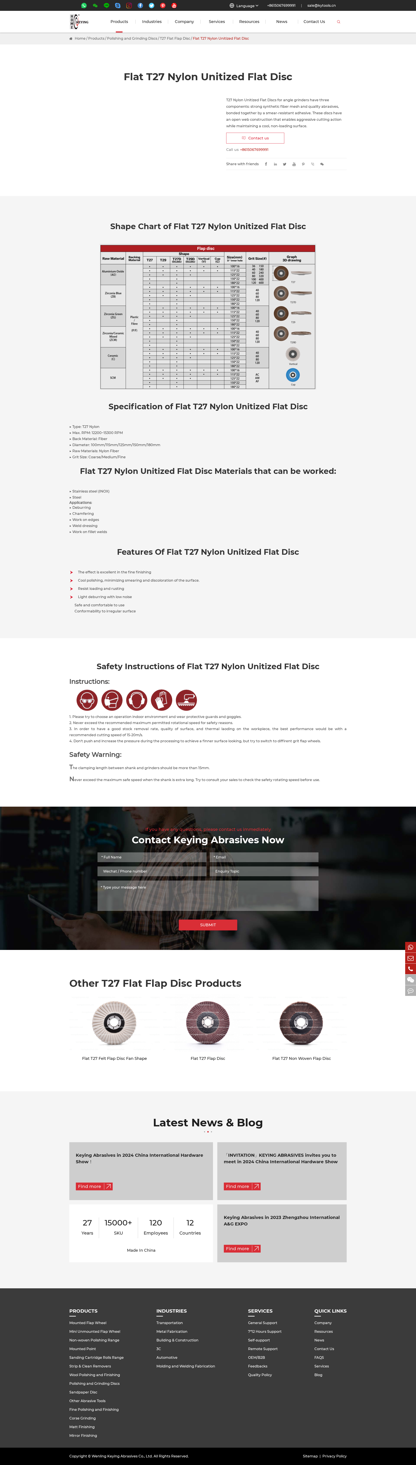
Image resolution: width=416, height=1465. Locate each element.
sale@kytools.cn (321, 5)
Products (119, 22)
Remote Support (263, 1349)
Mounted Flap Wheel (87, 1323)
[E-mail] (410, 958)
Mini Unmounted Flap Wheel (94, 1332)
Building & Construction (177, 1340)
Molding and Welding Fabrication (185, 1366)
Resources (249, 22)
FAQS (319, 1358)
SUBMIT (208, 925)
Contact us (255, 138)
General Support (262, 1323)
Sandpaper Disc (83, 1392)
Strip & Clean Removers (90, 1366)
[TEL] (410, 969)
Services (217, 22)
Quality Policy (260, 1375)
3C (158, 1349)
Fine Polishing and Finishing (94, 1410)
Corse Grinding (82, 1418)
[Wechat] (410, 979)
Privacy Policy (334, 1456)
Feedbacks (257, 1366)
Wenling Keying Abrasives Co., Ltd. (122, 1456)
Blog (318, 1375)
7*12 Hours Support (265, 1332)
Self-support (259, 1340)
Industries (152, 22)
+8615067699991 (281, 5)
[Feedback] (410, 990)
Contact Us (314, 22)
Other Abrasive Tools (87, 1401)
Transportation (169, 1323)
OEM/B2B (256, 1358)
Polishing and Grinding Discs (132, 38)
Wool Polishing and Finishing (94, 1375)
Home (80, 38)
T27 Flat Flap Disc (175, 38)
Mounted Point (82, 1349)
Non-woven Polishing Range (94, 1340)
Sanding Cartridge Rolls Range (96, 1358)
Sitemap (310, 1456)
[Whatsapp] (410, 947)
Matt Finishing (82, 1427)
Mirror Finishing (83, 1436)
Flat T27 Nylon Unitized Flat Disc (221, 38)
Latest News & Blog (208, 1123)
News (281, 22)
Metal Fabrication (171, 1332)
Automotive (166, 1358)
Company (184, 22)
